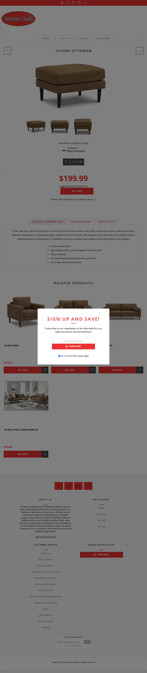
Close (106, 311)
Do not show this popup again (75, 355)
